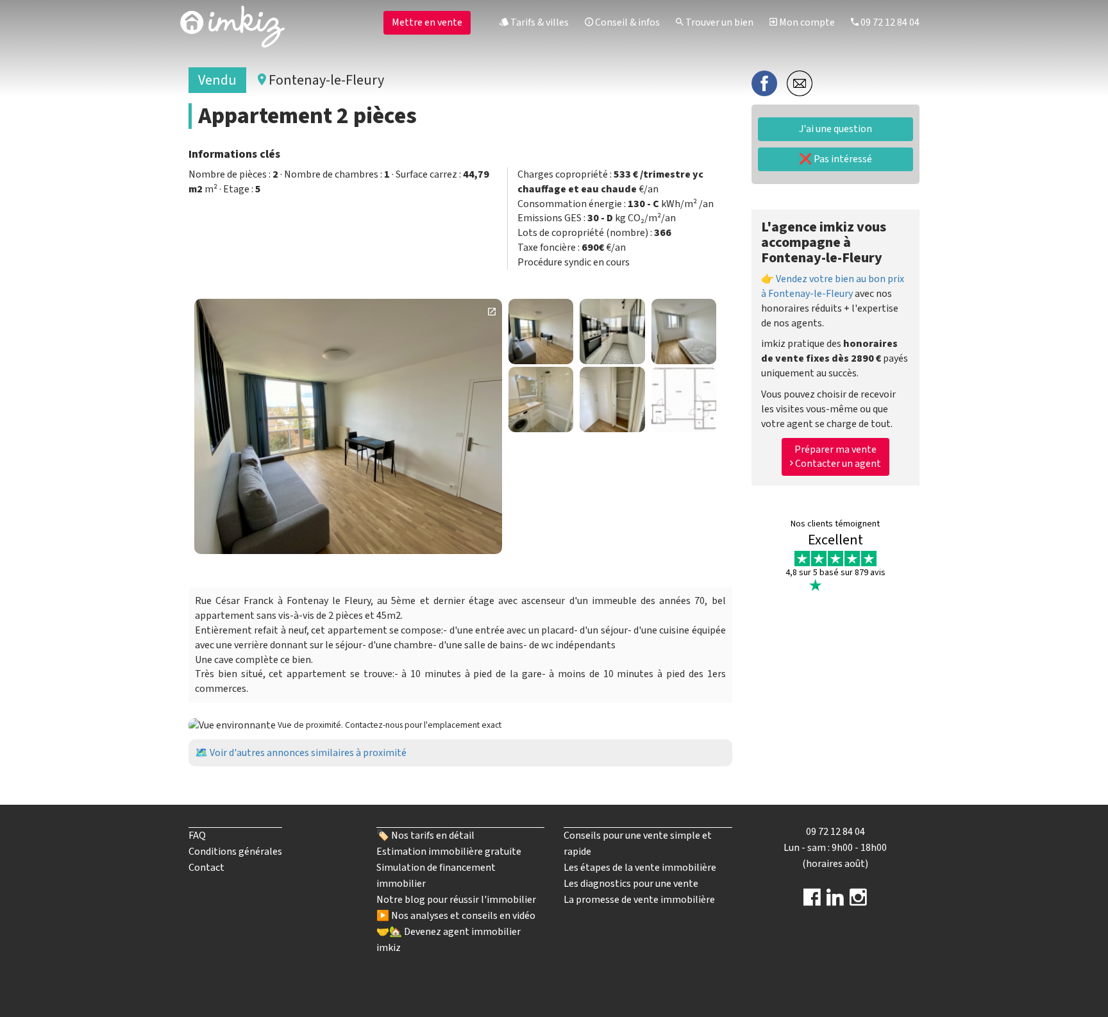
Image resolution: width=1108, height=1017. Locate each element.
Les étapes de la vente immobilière (640, 868)
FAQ (197, 835)
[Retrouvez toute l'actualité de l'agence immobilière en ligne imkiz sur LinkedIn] (835, 902)
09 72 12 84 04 (889, 22)
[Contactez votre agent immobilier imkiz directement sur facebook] (812, 902)
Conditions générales (235, 852)
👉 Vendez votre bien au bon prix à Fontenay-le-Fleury (832, 286)
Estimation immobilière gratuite (448, 852)
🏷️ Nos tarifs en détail (425, 835)
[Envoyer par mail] (799, 83)
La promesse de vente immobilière (639, 900)
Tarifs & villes (538, 22)
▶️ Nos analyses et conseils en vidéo (455, 916)
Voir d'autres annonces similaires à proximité (308, 753)
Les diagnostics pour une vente (631, 884)
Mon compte (806, 22)
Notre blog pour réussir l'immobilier (456, 900)
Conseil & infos (626, 22)
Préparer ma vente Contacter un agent (837, 456)
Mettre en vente (427, 22)
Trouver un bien (718, 22)
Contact (206, 868)
